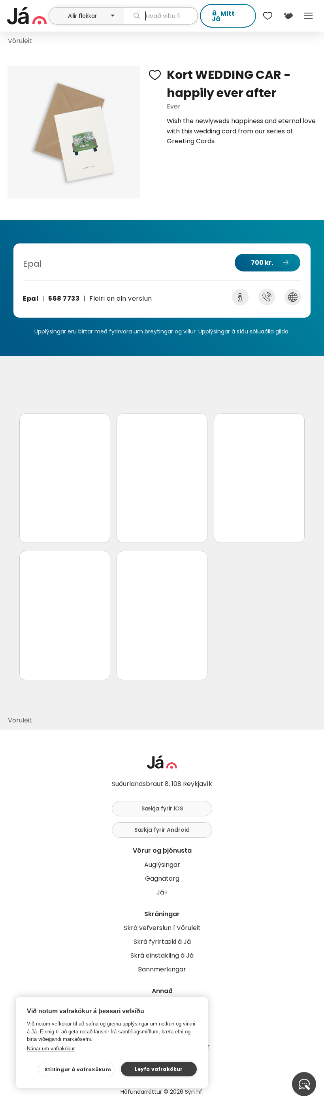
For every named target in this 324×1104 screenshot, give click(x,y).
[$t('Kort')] (287, 15)
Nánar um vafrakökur (51, 1049)
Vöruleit (20, 40)
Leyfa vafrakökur (159, 1069)
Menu (308, 15)
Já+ (162, 892)
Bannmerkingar (162, 969)
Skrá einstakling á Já (162, 955)
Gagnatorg (162, 878)
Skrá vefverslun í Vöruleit (162, 927)
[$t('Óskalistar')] (268, 15)
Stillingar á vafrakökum (78, 1069)
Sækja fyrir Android (162, 830)
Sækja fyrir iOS (162, 808)
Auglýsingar (162, 864)
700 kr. (262, 262)
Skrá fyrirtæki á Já (162, 941)
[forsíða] (27, 15)
